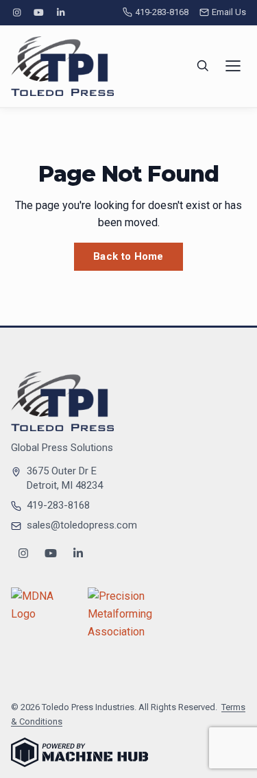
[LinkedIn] (61, 12)
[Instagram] (16, 12)
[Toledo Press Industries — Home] (62, 66)
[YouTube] (38, 12)
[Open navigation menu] (233, 66)
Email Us (229, 12)
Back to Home (128, 256)
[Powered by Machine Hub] (79, 752)
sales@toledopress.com (82, 525)
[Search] (203, 65)
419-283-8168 (161, 12)
